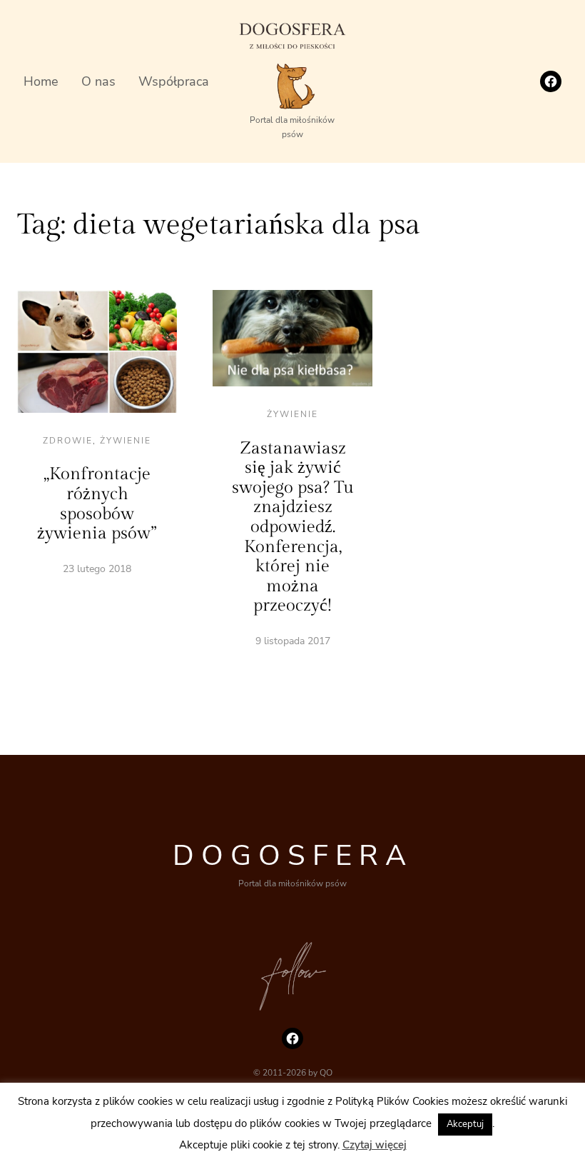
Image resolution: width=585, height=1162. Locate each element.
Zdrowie (68, 440)
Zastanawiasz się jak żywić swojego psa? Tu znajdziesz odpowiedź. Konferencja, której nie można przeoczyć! (293, 527)
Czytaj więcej (374, 1145)
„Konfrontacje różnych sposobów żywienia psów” (97, 504)
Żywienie (125, 440)
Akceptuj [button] (465, 1124)
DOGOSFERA (293, 855)
